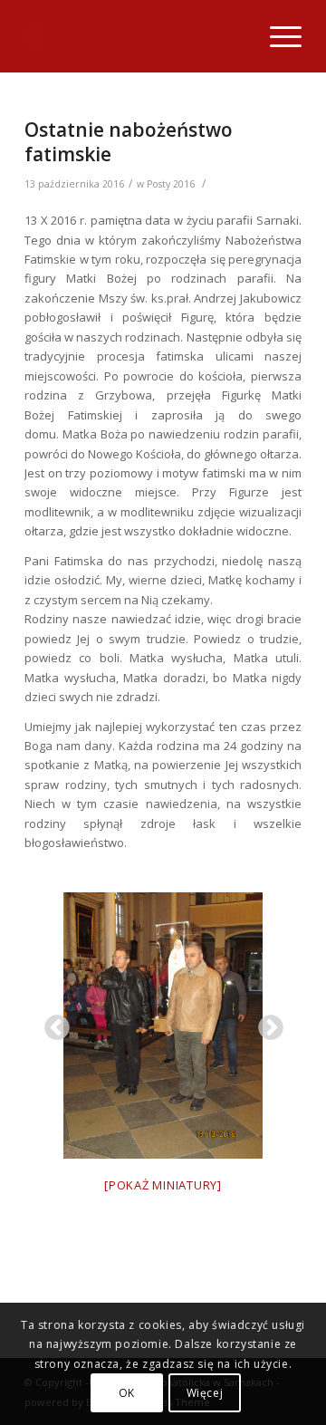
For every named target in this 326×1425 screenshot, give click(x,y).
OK (127, 1393)
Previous (52, 1023)
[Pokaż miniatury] (163, 1185)
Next (265, 1023)
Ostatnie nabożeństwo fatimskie (128, 142)
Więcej (205, 1393)
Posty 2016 (171, 184)
